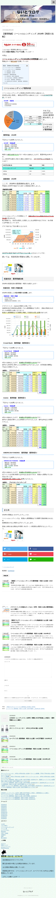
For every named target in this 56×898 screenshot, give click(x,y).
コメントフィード (5, 846)
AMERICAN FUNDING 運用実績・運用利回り (17, 81)
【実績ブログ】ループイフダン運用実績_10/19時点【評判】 (21, 706)
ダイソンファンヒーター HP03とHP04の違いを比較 (26, 728)
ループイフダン (5, 830)
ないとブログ (28, 891)
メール (6, 685)
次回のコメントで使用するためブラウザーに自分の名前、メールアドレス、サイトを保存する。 (26, 697)
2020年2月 (4, 809)
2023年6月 (4, 804)
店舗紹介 (3, 834)
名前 (6, 680)
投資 (2, 836)
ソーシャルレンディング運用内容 (12, 67)
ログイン (3, 843)
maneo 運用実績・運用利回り (14, 79)
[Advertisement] (28, 598)
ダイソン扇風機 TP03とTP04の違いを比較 (12, 776)
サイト (5, 690)
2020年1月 (4, 810)
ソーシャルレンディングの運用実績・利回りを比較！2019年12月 (31, 644)
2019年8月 (4, 818)
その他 (3, 824)
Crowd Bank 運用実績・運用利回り (15, 77)
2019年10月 (4, 815)
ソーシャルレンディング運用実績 (12, 69)
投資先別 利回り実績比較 (13, 76)
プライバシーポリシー (28, 888)
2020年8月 (4, 806)
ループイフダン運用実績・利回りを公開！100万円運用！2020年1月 (30, 738)
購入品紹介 (4, 837)
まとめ (5, 83)
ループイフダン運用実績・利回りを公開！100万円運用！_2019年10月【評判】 (25, 708)
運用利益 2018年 (11, 71)
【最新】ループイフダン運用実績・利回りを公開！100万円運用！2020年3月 (21, 785)
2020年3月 (4, 807)
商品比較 (3, 831)
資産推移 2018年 (11, 72)
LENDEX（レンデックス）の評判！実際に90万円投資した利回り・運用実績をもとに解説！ (25, 793)
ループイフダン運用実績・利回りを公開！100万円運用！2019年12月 (19, 782)
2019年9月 (4, 817)
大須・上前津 (4, 833)
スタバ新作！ (4, 825)
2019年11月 (4, 813)
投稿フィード (4, 845)
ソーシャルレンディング (9, 567)
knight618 (11, 571)
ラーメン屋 (4, 828)
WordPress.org (5, 848)
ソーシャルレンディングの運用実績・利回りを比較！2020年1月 (31, 633)
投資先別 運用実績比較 (10, 74)
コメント (7, 661)
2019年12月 (4, 812)
